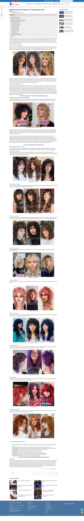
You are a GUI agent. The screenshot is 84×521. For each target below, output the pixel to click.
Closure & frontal (56, 3)
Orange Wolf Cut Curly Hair (15, 33)
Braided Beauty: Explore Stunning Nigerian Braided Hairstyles (68, 20)
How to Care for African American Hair (24, 480)
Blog (68, 3)
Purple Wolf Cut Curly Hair (15, 30)
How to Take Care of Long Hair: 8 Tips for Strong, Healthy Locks (25, 496)
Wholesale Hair (30, 508)
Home (10, 6)
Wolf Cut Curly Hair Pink (15, 28)
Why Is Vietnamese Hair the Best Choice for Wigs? (49, 481)
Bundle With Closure (46, 3)
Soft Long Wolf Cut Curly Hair (15, 24)
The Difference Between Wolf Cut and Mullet (18, 20)
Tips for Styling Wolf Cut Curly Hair (16, 34)
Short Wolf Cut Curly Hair (15, 25)
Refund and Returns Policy (32, 506)
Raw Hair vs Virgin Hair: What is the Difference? (48, 496)
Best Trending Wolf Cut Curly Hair (16, 21)
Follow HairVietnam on (15, 12)
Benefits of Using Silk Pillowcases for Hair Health (49, 486)
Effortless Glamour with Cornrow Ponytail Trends (68, 16)
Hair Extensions (37, 3)
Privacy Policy (30, 504)
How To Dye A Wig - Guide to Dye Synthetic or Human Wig (68, 31)
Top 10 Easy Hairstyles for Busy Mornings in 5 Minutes (25, 486)
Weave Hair (30, 3)
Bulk (63, 3)
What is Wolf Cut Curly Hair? (15, 17)
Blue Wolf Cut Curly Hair (15, 29)
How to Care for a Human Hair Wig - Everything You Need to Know (48, 491)
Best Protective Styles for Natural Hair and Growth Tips (68, 12)
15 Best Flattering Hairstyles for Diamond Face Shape (68, 27)
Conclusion (12, 36)
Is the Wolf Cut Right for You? (15, 18)
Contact (29, 509)
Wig (65, 3)
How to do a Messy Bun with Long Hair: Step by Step (68, 23)
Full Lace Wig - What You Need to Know (24, 490)
